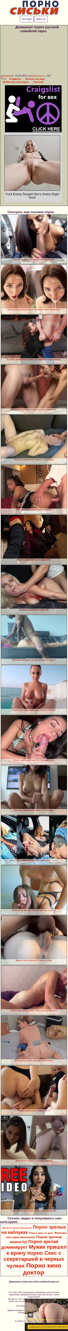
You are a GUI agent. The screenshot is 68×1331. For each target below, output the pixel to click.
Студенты (15, 79)
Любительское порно (16, 82)
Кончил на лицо (35, 79)
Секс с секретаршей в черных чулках (34, 1259)
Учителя (38, 82)
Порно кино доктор (42, 1269)
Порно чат (41, 19)
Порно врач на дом (41, 1233)
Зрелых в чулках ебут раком (17, 1228)
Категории (27, 19)
